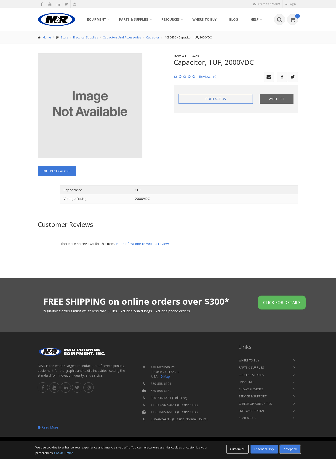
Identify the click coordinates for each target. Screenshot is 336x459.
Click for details (282, 302)
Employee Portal (251, 411)
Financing (246, 382)
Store (64, 37)
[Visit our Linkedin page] (58, 4)
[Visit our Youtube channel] (50, 4)
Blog (233, 19)
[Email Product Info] (269, 77)
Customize (237, 449)
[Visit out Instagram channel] (74, 4)
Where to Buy (204, 19)
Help (255, 19)
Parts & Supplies (134, 19)
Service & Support (253, 396)
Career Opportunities (255, 404)
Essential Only (264, 449)
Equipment (96, 19)
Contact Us (215, 99)
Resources (170, 19)
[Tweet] (66, 4)
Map (166, 376)
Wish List (276, 99)
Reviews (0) (208, 76)
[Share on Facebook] (42, 4)
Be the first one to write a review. (143, 243)
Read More (50, 427)
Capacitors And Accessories (122, 37)
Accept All (290, 449)
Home (47, 37)
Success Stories (251, 375)
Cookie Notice (63, 453)
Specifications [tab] (59, 171)
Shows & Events (251, 389)
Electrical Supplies (85, 37)
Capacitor (152, 37)
